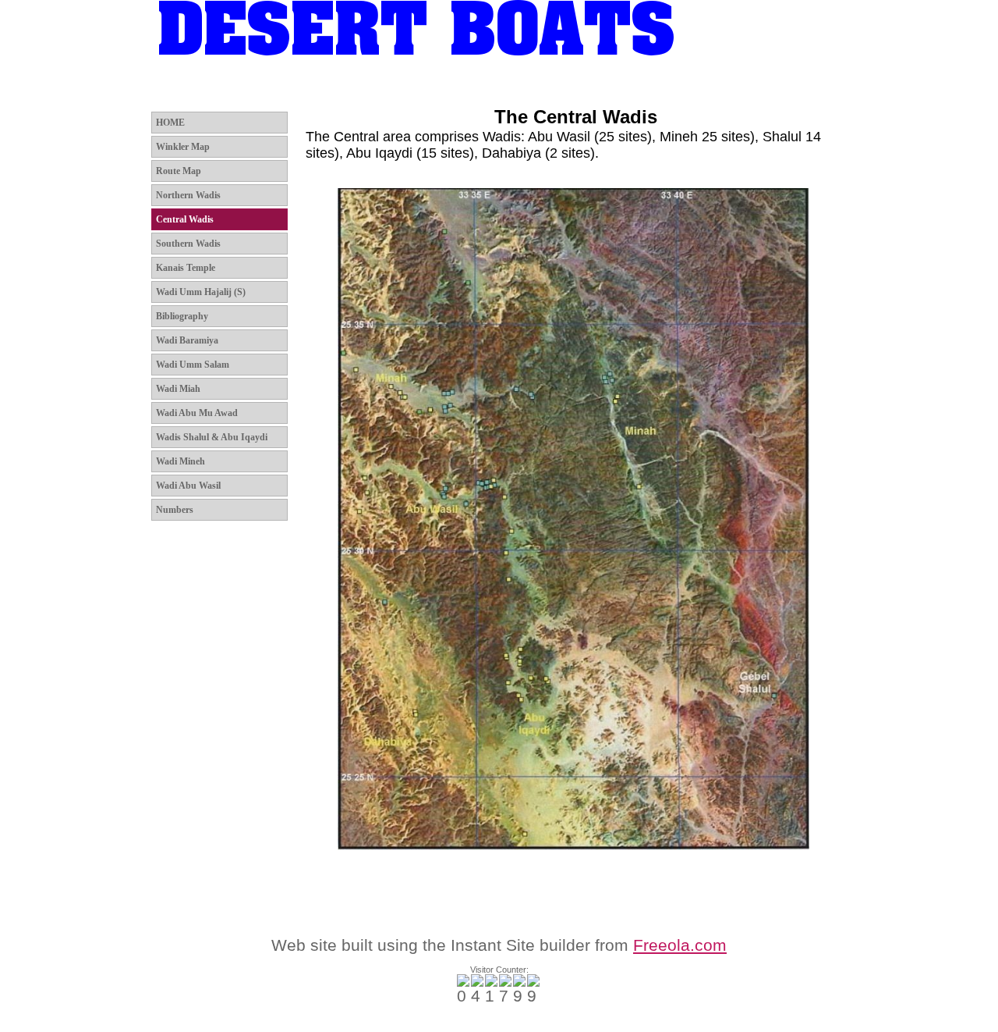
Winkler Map (258, 88)
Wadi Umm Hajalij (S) (201, 291)
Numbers (174, 509)
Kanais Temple (185, 267)
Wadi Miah (178, 388)
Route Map (345, 88)
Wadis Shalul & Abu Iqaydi (211, 437)
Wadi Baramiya (187, 340)
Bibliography (182, 316)
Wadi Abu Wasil (188, 485)
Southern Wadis (645, 88)
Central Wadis (541, 88)
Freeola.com (680, 945)
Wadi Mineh (180, 461)
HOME (182, 88)
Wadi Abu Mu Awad (197, 412)
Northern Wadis (439, 88)
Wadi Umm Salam (192, 364)
